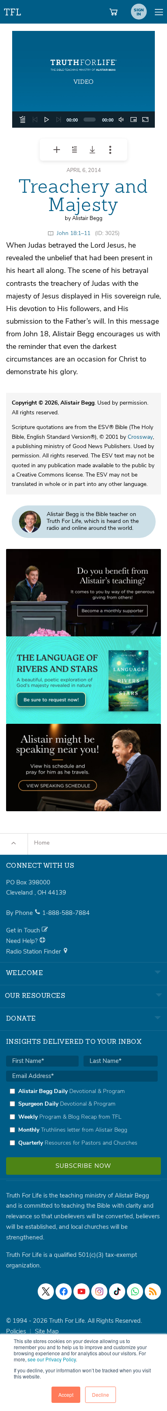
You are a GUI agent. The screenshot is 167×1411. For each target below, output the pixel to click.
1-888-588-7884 (66, 913)
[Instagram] (99, 1291)
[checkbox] (82, 1117)
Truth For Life (13, 10)
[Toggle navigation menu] (159, 12)
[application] (83, 79)
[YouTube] (81, 1291)
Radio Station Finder (34, 951)
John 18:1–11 (73, 233)
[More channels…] (153, 1291)
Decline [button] (100, 1394)
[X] (46, 1291)
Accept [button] (65, 1394)
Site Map (47, 1331)
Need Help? (22, 941)
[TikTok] (117, 1291)
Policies (16, 1331)
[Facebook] (64, 1291)
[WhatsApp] (135, 1291)
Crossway (140, 437)
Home (41, 843)
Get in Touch (24, 930)
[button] (83, 79)
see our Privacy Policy (52, 1359)
